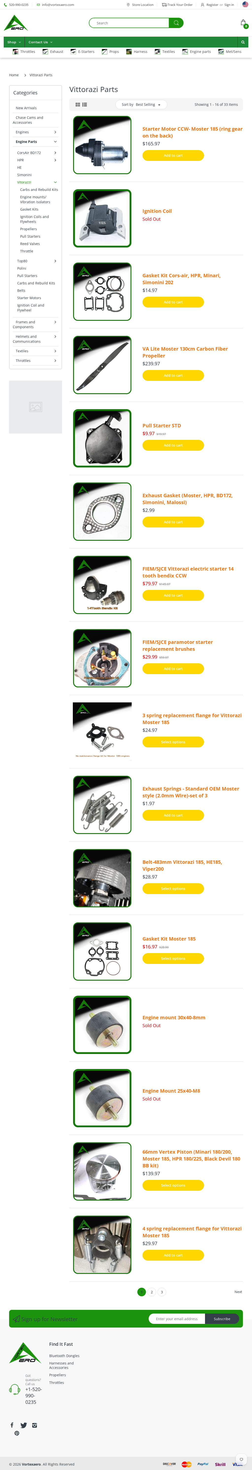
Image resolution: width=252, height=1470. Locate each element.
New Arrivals (26, 108)
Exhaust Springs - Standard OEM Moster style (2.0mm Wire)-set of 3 (190, 792)
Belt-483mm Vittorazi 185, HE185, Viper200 (182, 865)
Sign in (229, 4)
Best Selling (145, 104)
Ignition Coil (157, 211)
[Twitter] (23, 1425)
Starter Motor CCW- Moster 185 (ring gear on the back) (192, 132)
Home (14, 75)
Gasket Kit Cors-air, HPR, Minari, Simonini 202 (181, 279)
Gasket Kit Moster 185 (169, 938)
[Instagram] (34, 1425)
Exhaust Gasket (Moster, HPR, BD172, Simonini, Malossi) (187, 499)
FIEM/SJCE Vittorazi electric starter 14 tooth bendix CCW (188, 572)
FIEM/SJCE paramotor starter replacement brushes (177, 645)
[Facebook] (12, 1425)
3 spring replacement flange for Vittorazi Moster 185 (192, 719)
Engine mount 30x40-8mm (173, 1017)
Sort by (127, 104)
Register (212, 4)
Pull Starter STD (161, 425)
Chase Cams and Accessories (28, 120)
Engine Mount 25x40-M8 (171, 1090)
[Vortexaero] (16, 22)
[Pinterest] (16, 1433)
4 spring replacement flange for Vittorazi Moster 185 (192, 1232)
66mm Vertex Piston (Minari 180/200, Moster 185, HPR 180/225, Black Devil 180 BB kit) (191, 1158)
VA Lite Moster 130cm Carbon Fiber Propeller (185, 352)
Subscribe (222, 1318)
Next (238, 1291)
